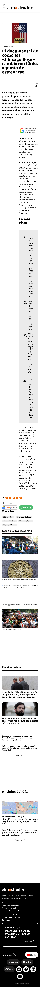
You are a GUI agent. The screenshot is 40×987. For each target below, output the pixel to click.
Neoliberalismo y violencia (8, 556)
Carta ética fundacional (10, 905)
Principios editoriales (9, 908)
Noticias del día (15, 791)
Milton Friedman (9, 521)
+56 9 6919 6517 (7, 898)
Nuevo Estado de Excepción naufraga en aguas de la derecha (31, 398)
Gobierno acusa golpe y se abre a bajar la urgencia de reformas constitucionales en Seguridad (19, 748)
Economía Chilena (24, 517)
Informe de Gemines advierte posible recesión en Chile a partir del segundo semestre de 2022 (20, 605)
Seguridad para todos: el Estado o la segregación (31, 315)
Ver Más (19, 756)
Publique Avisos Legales (11, 917)
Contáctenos (6, 920)
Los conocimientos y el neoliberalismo (11, 629)
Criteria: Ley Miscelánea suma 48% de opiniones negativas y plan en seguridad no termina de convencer (20, 694)
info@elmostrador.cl (20, 898)
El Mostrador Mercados (10, 85)
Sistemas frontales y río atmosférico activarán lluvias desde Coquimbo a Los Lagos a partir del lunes (20, 820)
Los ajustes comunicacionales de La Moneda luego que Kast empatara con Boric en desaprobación (17, 738)
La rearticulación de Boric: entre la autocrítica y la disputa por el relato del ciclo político (20, 721)
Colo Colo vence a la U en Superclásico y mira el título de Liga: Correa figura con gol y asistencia (19, 832)
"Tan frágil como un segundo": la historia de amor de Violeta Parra (30, 354)
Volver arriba (7, 955)
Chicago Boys (8, 517)
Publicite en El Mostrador (11, 914)
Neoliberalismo (25, 521)
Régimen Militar (9, 525)
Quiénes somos (7, 902)
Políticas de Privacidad (10, 910)
